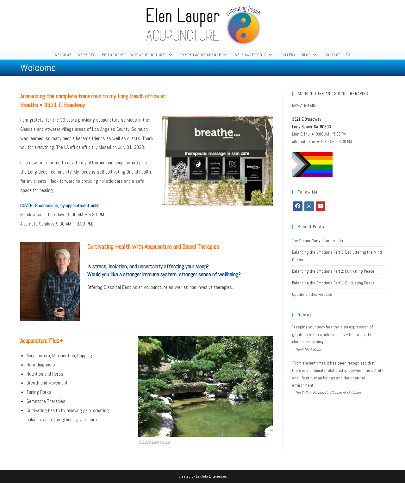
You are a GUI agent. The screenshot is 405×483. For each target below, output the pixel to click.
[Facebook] (297, 206)
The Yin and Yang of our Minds (317, 241)
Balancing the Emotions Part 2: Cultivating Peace (333, 271)
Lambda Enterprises (211, 476)
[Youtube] (320, 206)
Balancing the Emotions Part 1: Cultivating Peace (333, 283)
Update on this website (312, 294)
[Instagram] (309, 206)
